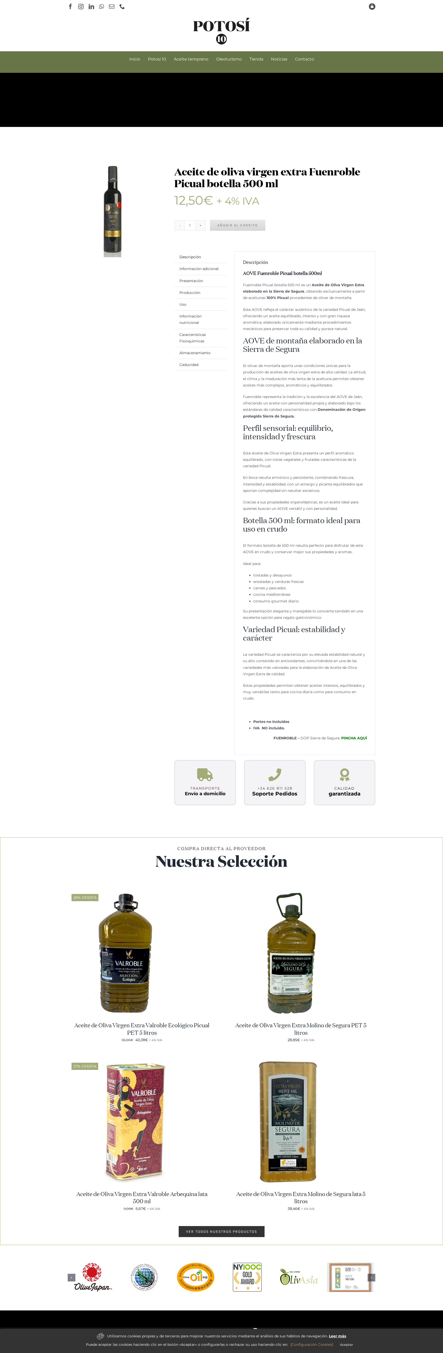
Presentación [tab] (191, 280)
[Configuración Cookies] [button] (311, 1344)
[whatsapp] (101, 6)
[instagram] (81, 6)
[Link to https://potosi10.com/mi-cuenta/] (372, 6)
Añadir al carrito (237, 225)
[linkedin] (91, 6)
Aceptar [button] (346, 1344)
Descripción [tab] (190, 257)
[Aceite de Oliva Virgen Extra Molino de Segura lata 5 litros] (291, 1060)
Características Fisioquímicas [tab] (192, 337)
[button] (71, 1277)
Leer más (337, 1336)
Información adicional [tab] (199, 268)
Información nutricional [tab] (190, 319)
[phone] (122, 6)
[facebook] (70, 6)
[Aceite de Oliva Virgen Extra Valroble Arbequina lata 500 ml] (132, 1060)
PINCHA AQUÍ (354, 738)
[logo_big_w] (221, 1327)
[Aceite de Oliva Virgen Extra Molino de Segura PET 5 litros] (291, 892)
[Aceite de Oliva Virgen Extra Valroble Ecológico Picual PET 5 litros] (132, 892)
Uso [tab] (182, 304)
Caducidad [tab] (188, 364)
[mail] (111, 6)
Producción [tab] (189, 292)
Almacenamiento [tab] (194, 353)
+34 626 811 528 (275, 788)
